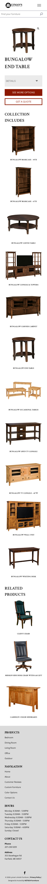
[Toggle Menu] (39, 5)
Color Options (11, 792)
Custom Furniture (13, 787)
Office (7, 753)
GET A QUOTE (23, 101)
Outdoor (9, 758)
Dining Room (11, 742)
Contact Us (10, 797)
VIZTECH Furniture (31, 880)
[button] (38, 28)
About (7, 776)
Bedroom (9, 737)
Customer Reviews (13, 782)
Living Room (10, 748)
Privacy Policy (35, 877)
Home (7, 771)
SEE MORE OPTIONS (23, 92)
